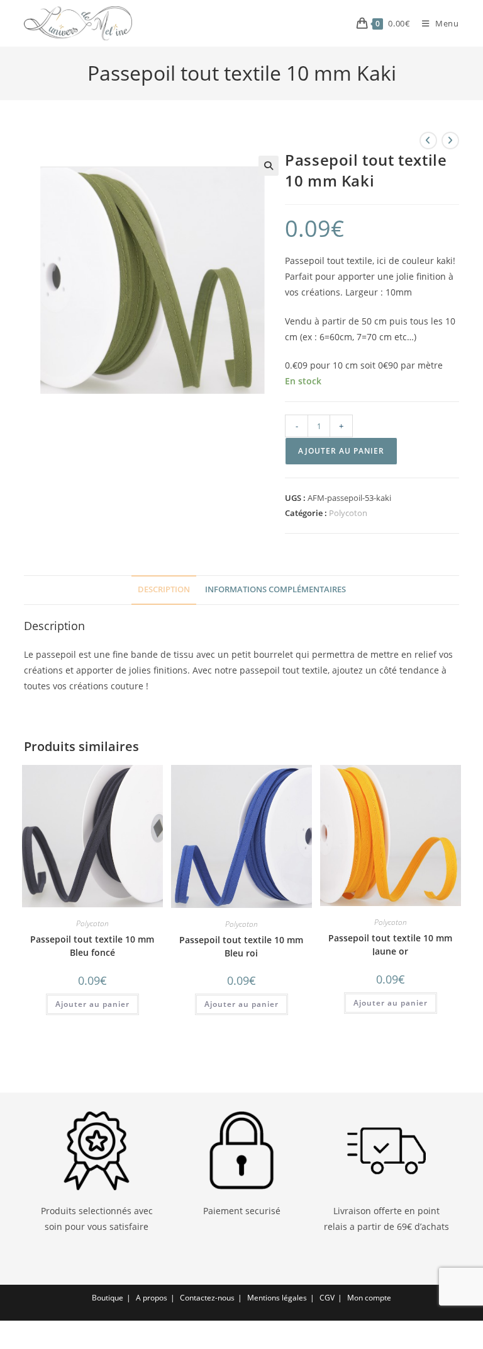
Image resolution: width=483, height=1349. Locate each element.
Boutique (107, 1297)
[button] (268, 166)
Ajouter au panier (341, 450)
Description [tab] (164, 589)
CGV (327, 1297)
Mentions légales (277, 1297)
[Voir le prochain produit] (450, 140)
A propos (151, 1297)
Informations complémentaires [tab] (275, 589)
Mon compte (369, 1297)
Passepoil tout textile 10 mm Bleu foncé (92, 945)
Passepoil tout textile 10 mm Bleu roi (241, 946)
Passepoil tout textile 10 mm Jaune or (390, 944)
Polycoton (348, 513)
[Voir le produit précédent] (428, 140)
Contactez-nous (207, 1297)
